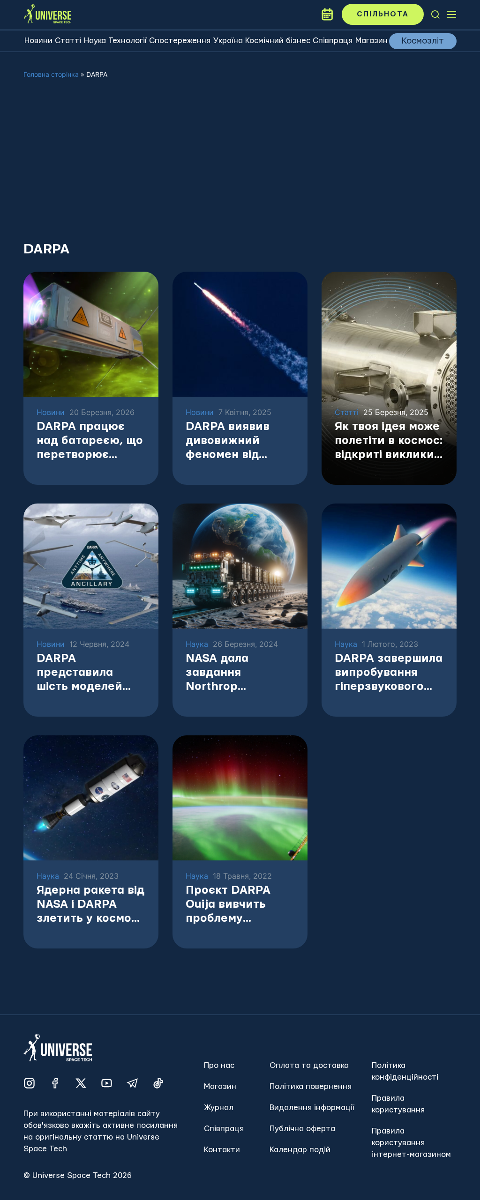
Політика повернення (311, 1086)
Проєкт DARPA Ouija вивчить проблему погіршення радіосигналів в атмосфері (231, 905)
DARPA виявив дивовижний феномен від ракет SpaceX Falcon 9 (228, 441)
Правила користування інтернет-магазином (411, 1142)
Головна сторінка (51, 74)
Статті (68, 40)
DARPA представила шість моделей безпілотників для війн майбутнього (89, 673)
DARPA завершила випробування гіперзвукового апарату (388, 673)
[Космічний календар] (327, 14)
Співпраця (332, 40)
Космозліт (423, 41)
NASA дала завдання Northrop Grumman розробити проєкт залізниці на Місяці (239, 673)
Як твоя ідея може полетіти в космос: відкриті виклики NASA (388, 441)
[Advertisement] (240, 167)
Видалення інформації (312, 1107)
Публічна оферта (302, 1129)
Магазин (371, 40)
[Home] (47, 14)
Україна (228, 40)
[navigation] (435, 14)
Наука (95, 40)
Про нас (219, 1065)
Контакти (222, 1150)
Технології (127, 40)
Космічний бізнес (277, 40)
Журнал (218, 1107)
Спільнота (383, 14)
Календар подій (300, 1150)
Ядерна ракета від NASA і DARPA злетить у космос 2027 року (90, 905)
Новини (38, 40)
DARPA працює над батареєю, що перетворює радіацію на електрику (90, 441)
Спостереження (179, 40)
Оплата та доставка (309, 1065)
